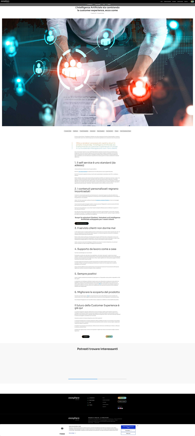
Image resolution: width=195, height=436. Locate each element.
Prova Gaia (122, 397)
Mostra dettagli (71, 433)
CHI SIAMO (174, 1)
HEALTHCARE (97, 4)
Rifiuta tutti (128, 433)
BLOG (162, 1)
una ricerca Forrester (83, 171)
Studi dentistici (109, 131)
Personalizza (127, 430)
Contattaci (86, 336)
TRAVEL (109, 4)
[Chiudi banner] (137, 425)
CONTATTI (186, 1)
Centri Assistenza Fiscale (125, 131)
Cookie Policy (96, 422)
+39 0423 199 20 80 (105, 417)
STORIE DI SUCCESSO (167, 1)
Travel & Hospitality (84, 131)
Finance (116, 131)
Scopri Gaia (109, 336)
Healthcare (75, 131)
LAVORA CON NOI (180, 1)
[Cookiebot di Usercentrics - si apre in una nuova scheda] (62, 434)
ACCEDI (192, 1)
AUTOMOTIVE (89, 4)
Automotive (92, 131)
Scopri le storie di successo (82, 223)
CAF (104, 4)
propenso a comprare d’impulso (102, 200)
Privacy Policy (90, 422)
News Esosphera (100, 131)
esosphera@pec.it (104, 420)
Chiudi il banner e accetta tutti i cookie (128, 427)
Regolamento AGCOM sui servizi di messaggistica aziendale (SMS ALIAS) (101, 421)
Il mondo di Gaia (67, 131)
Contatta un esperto (122, 401)
